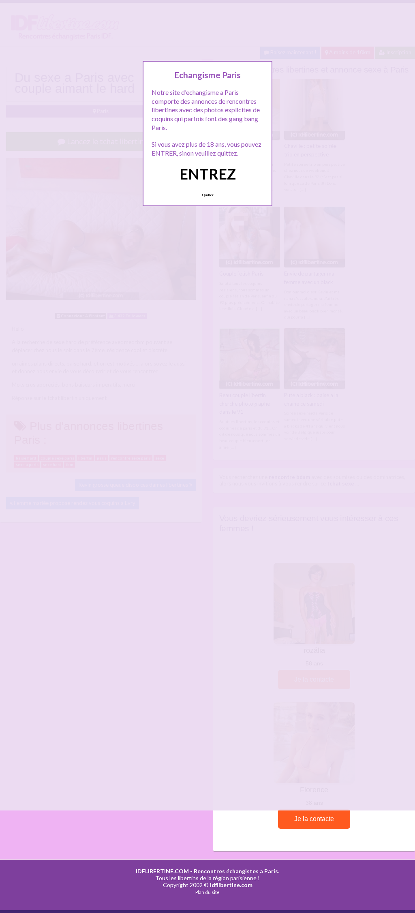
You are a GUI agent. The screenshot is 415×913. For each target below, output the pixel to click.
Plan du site (207, 892)
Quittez (208, 195)
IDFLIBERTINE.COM (162, 871)
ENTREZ (208, 174)
